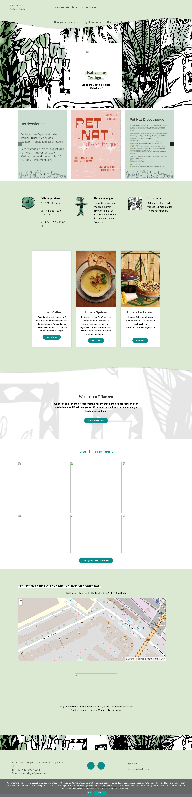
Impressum (132, 763)
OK (89, 793)
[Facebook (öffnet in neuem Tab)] (173, 7)
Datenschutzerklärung (138, 769)
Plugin (161, 658)
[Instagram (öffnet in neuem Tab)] (180, 7)
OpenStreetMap (136, 658)
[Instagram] (101, 766)
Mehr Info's (100, 793)
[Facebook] (91, 766)
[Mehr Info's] (188, 788)
